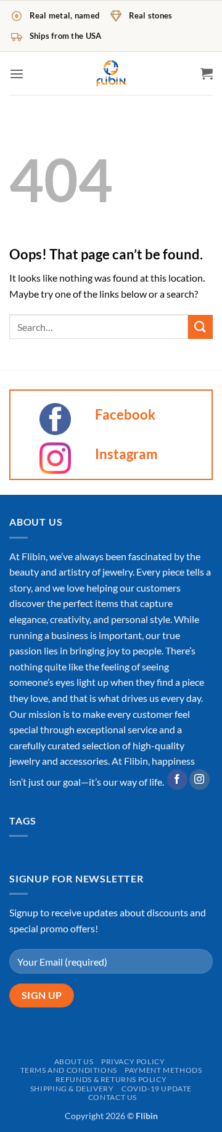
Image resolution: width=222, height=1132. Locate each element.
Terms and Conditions (68, 1070)
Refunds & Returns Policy (111, 1079)
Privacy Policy (133, 1061)
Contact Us (112, 1097)
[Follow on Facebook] (177, 779)
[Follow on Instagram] (199, 779)
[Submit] (200, 327)
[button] (16, 74)
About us (74, 1061)
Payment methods (163, 1070)
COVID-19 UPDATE (156, 1088)
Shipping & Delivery (72, 1088)
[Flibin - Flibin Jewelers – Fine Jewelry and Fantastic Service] (111, 73)
